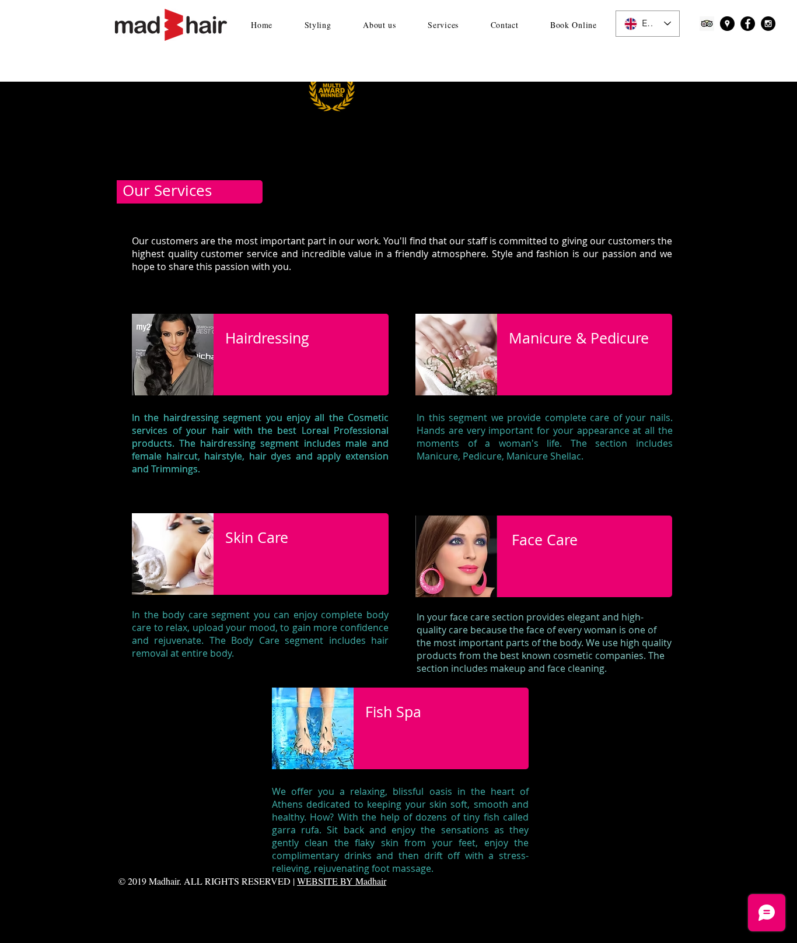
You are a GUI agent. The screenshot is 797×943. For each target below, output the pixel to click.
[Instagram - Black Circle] (768, 23)
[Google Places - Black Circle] (727, 23)
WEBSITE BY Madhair (341, 881)
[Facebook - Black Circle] (747, 23)
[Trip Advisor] (707, 23)
